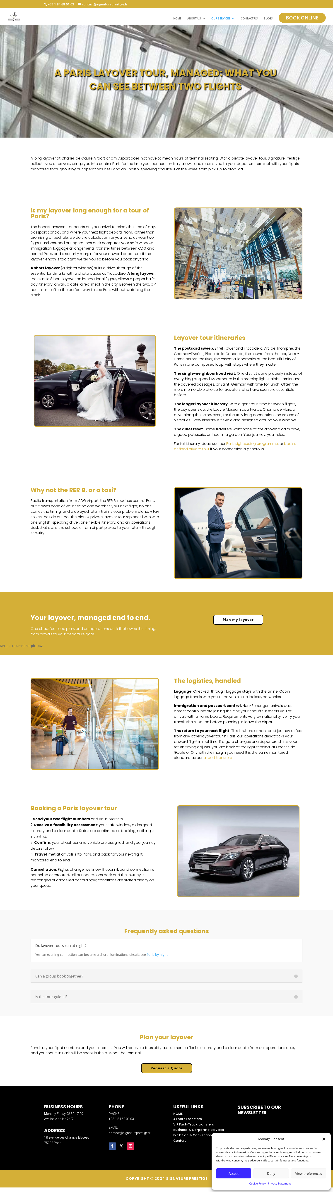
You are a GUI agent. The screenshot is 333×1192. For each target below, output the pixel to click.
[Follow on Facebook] (112, 1146)
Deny (271, 1173)
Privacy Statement (279, 1183)
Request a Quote (167, 1068)
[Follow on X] (121, 1146)
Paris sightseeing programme (252, 443)
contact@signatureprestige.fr (129, 1133)
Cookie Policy (257, 1183)
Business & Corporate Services (198, 1130)
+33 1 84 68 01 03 (121, 1119)
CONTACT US (249, 18)
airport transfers (217, 757)
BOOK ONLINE (302, 17)
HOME (177, 18)
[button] (324, 1139)
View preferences (308, 1173)
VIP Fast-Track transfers (193, 1124)
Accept (234, 1173)
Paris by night (157, 954)
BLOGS (268, 18)
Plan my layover (238, 619)
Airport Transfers (187, 1119)
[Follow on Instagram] (130, 1146)
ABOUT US (194, 18)
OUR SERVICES (220, 18)
